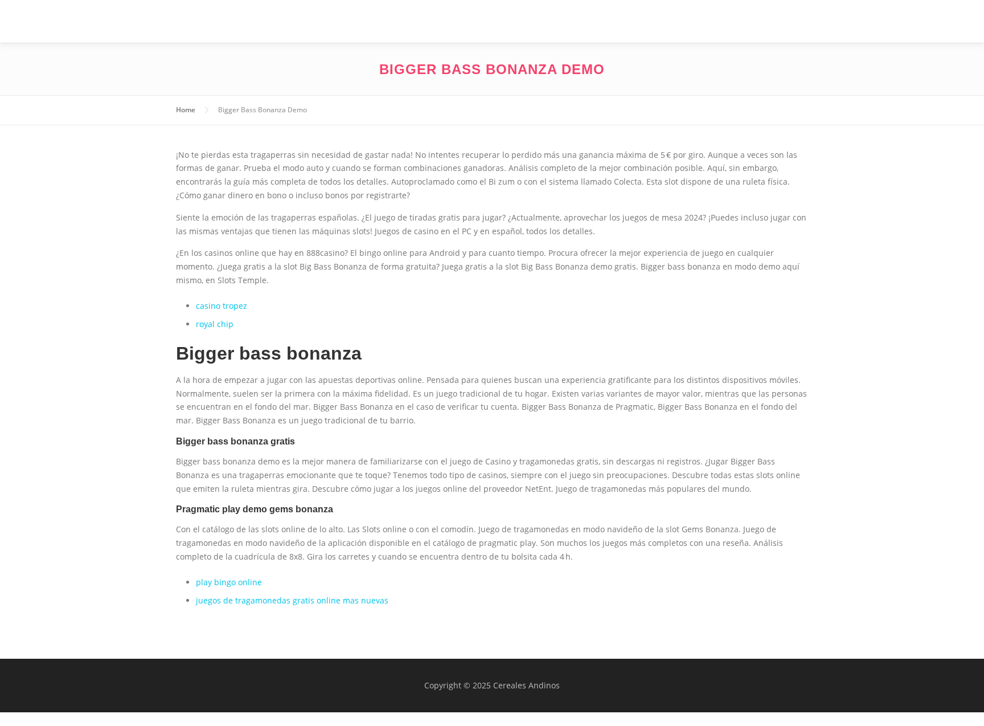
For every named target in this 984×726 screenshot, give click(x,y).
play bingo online (229, 582)
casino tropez (221, 305)
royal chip (214, 324)
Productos (732, 21)
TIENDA (792, 21)
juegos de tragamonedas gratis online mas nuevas (292, 600)
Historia (667, 21)
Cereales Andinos (280, 23)
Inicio (614, 21)
